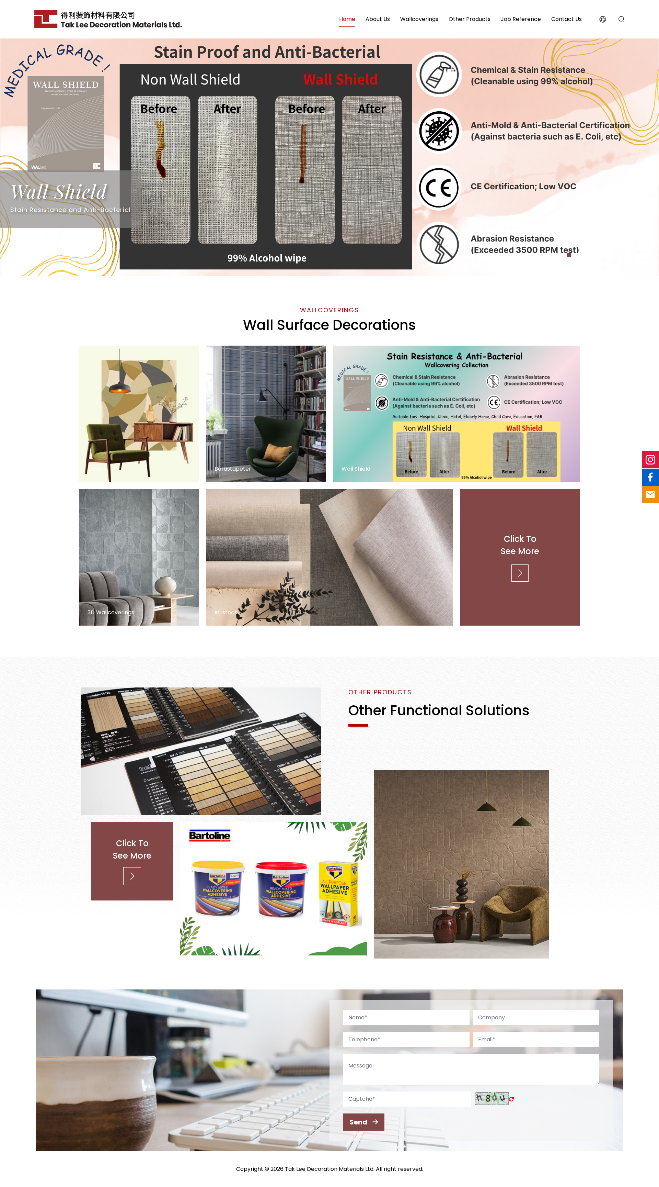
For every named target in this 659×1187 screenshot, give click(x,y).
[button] (562, 255)
